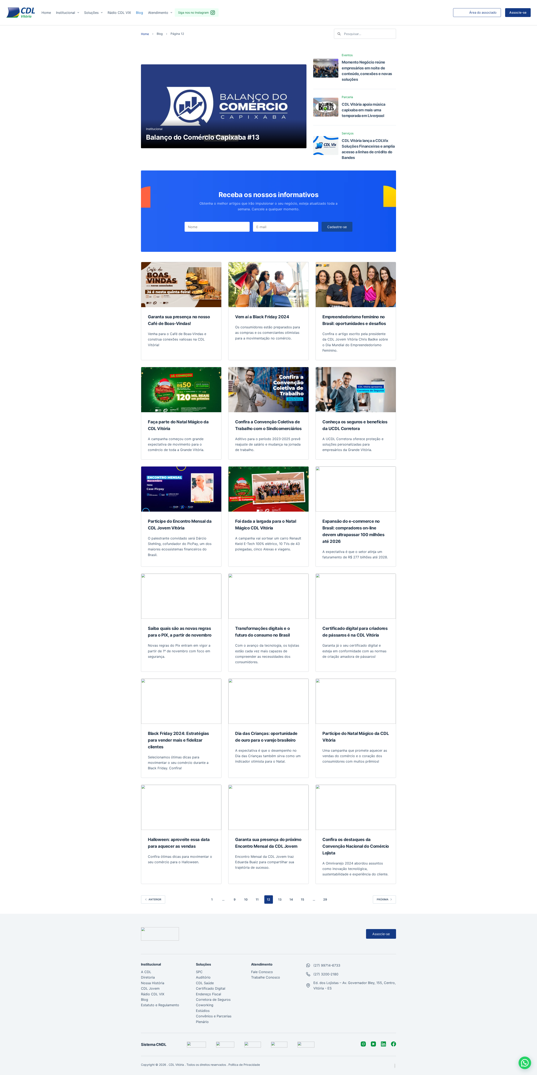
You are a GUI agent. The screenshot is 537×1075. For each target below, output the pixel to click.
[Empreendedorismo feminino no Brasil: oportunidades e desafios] (356, 284)
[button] (525, 1063)
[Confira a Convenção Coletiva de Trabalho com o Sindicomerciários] (268, 389)
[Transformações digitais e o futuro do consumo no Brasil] (268, 596)
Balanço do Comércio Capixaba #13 (202, 137)
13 (280, 899)
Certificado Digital (210, 988)
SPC (199, 972)
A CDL (146, 972)
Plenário (202, 1022)
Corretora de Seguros (213, 999)
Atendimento (158, 12)
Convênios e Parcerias (213, 1016)
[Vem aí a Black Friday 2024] (268, 284)
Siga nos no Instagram (193, 12)
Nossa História (152, 983)
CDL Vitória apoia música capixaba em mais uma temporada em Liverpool (363, 110)
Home (46, 12)
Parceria (347, 97)
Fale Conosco (262, 972)
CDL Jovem (150, 988)
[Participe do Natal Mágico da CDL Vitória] (356, 701)
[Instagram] (363, 1043)
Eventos (347, 55)
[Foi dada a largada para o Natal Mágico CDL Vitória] (268, 489)
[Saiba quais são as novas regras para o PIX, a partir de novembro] (181, 596)
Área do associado (483, 12)
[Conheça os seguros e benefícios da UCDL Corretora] (356, 389)
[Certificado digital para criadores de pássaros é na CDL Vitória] (356, 596)
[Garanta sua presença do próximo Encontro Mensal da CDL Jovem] (268, 807)
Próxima (382, 899)
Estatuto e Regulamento (160, 1005)
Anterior (155, 899)
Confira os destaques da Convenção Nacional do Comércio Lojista (355, 846)
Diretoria (148, 977)
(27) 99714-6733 (326, 965)
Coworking (204, 1005)
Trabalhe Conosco (265, 977)
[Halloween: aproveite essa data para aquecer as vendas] (181, 807)
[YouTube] (373, 1043)
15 (302, 899)
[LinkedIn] (383, 1043)
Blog (139, 12)
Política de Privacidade (244, 1064)
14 (291, 899)
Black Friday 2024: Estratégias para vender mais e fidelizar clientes (178, 740)
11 (257, 899)
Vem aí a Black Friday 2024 (262, 316)
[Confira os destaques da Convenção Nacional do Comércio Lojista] (356, 807)
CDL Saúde (205, 983)
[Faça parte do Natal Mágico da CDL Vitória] (181, 389)
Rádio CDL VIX (119, 12)
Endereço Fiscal (208, 994)
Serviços (347, 133)
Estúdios (203, 1011)
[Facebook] (393, 1043)
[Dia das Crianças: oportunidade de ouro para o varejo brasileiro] (268, 701)
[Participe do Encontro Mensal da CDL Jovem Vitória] (181, 489)
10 (246, 899)
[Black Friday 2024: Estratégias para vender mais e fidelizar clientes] (181, 701)
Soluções (91, 12)
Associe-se (518, 12)
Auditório (203, 977)
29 (325, 899)
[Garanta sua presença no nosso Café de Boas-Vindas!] (181, 284)
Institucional (65, 12)
